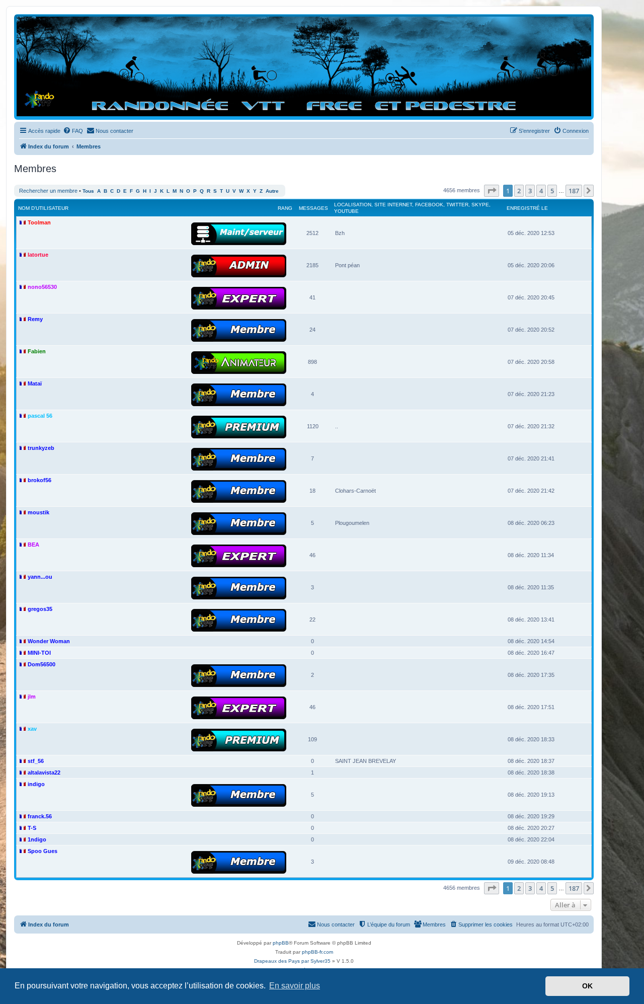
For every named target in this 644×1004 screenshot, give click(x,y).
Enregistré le (527, 208)
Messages (313, 208)
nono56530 (42, 287)
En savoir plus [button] (294, 985)
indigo (36, 784)
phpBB (281, 943)
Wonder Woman (49, 641)
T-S (32, 828)
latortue (38, 255)
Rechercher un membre (48, 191)
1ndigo (37, 839)
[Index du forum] (304, 66)
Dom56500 (41, 664)
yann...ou (40, 577)
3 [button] (530, 190)
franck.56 (40, 816)
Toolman (39, 222)
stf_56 (36, 761)
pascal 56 (40, 416)
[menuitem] (73, 131)
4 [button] (541, 190)
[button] (491, 191)
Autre (272, 191)
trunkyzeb (41, 448)
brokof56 (39, 480)
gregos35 (40, 609)
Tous (88, 191)
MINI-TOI (39, 653)
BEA (33, 545)
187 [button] (574, 190)
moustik (38, 512)
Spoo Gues (42, 851)
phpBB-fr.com (317, 952)
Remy (35, 319)
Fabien (37, 351)
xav (32, 729)
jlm (32, 696)
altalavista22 (44, 772)
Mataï (35, 383)
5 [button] (552, 190)
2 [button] (519, 190)
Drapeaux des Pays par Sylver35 (292, 961)
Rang (285, 208)
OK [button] (587, 986)
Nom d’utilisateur (43, 208)
